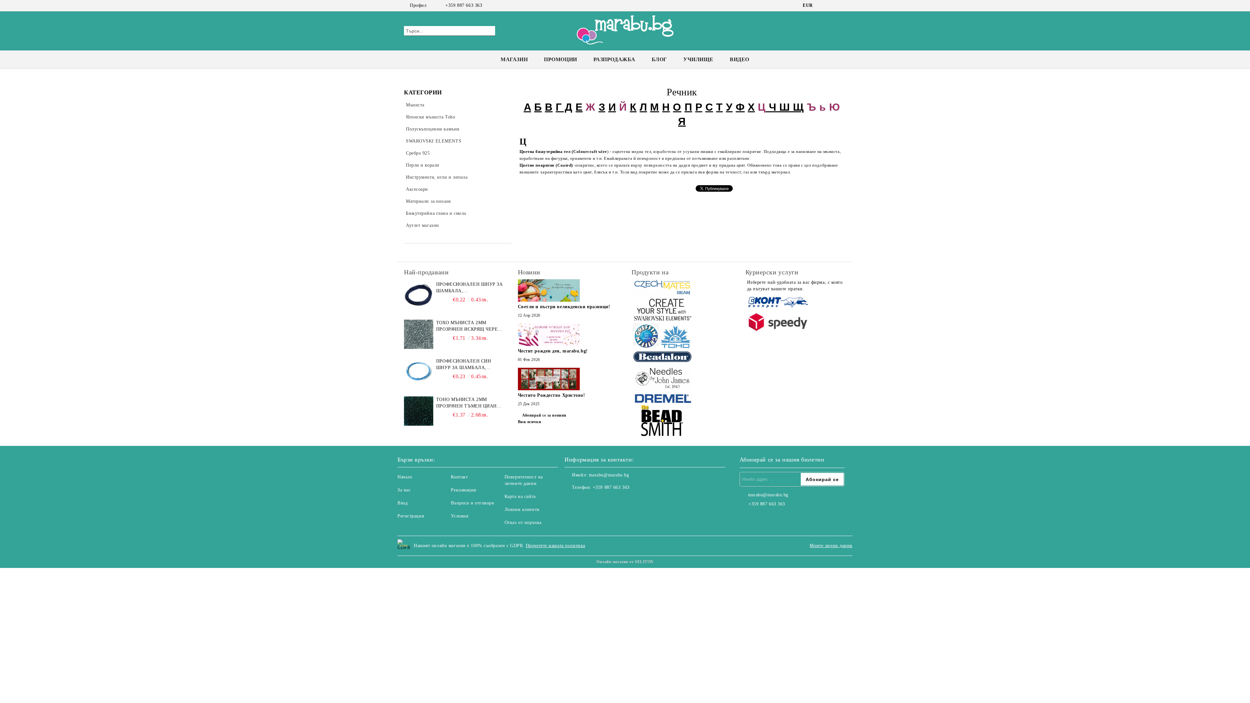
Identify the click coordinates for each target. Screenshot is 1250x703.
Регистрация (410, 516)
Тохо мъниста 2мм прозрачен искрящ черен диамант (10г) (468, 326)
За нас (403, 490)
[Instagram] (832, 5)
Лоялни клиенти (522, 509)
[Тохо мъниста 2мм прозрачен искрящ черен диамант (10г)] (418, 334)
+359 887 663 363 (463, 5)
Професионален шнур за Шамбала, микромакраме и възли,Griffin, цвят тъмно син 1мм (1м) (469, 288)
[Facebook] (822, 5)
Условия (459, 516)
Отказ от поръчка (523, 522)
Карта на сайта (520, 496)
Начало (404, 477)
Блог (659, 59)
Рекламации (464, 490)
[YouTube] (842, 5)
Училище (698, 59)
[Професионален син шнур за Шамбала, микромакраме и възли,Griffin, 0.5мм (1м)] (418, 372)
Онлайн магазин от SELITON (625, 561)
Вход (402, 503)
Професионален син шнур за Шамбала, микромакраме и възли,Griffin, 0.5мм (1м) (468, 365)
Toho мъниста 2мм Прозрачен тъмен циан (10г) (466, 403)
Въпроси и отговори (472, 503)
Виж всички (529, 422)
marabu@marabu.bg (609, 475)
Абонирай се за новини (544, 415)
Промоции (560, 59)
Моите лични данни (831, 545)
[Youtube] (598, 500)
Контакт (459, 477)
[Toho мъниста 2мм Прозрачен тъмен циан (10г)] (418, 411)
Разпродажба (614, 59)
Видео (739, 59)
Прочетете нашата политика (555, 545)
